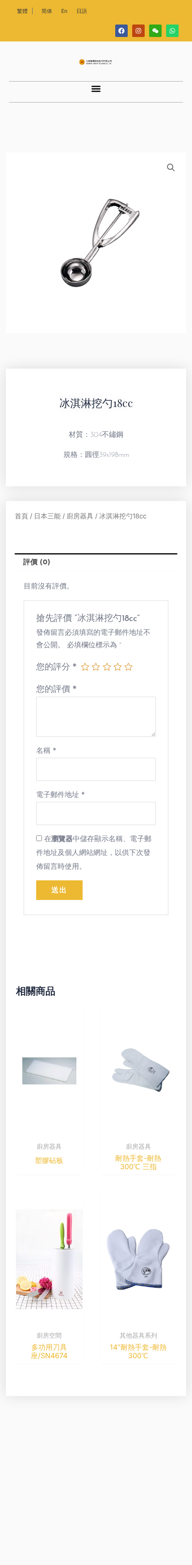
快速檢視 (49, 1129)
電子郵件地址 (60, 794)
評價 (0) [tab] (36, 562)
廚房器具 (80, 516)
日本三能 (47, 516)
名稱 (46, 750)
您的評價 (56, 688)
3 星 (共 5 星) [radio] (107, 666)
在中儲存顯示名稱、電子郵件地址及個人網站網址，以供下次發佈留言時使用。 (93, 852)
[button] (96, 89)
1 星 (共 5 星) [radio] (85, 666)
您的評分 (56, 666)
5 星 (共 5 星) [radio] (128, 666)
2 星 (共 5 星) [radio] (96, 666)
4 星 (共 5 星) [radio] (117, 666)
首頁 (21, 516)
